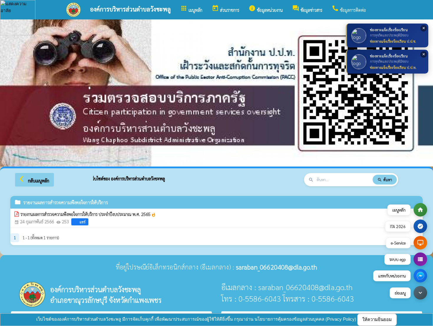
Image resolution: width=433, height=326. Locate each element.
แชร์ (82, 221)
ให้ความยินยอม (377, 319)
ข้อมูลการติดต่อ (349, 9)
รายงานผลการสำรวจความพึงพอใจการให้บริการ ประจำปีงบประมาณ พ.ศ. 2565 (88, 214)
